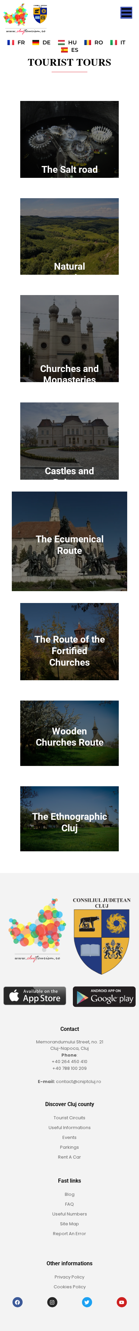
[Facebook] (17, 1302)
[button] (126, 13)
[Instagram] (52, 1302)
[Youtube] (122, 1302)
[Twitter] (87, 1302)
